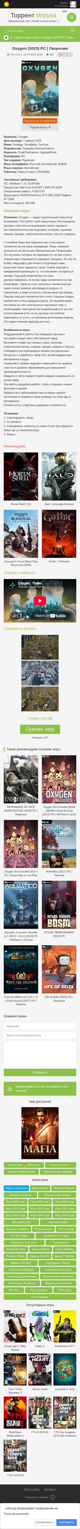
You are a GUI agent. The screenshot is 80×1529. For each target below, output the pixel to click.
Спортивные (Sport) (57, 1262)
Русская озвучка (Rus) (21, 1171)
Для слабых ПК (21, 1222)
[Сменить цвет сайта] (6, 4)
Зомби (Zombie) (16, 1249)
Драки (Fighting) (64, 1256)
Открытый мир (43, 1228)
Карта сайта (31, 1489)
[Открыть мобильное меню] (71, 17)
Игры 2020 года (15, 1215)
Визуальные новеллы (59, 1283)
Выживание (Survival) (58, 1269)
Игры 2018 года (64, 1215)
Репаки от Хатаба (20, 1194)
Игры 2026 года (15, 1201)
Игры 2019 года (40, 1215)
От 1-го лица (66, 1228)
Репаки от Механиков (57, 1194)
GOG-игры (64, 1289)
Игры (36, 37)
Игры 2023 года (15, 1208)
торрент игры (22, 37)
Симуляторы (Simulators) (21, 1276)
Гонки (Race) (61, 1242)
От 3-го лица (19, 1235)
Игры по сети (40, 1188)
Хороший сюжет (58, 1222)
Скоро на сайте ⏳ (60, 1164)
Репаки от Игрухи (63, 1188)
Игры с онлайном (16, 1188)
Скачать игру (40, 729)
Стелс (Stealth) (65, 1249)
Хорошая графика (17, 1228)
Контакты (50, 1489)
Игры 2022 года (40, 1208)
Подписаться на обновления (40, 121)
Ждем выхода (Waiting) (58, 1171)
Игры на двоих (38, 1289)
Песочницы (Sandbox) (21, 1283)
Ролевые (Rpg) (15, 1256)
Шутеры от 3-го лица (24, 1242)
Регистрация (61, 6)
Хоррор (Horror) (39, 1256)
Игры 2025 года (40, 1201)
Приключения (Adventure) (58, 1276)
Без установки (40, 1296)
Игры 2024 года (64, 1201)
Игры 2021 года (64, 1208)
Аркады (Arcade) (21, 1262)
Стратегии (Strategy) (21, 1269)
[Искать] (72, 30)
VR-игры (14, 1289)
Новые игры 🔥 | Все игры (24, 1164)
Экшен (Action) (40, 1249)
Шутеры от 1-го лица (56, 1235)
